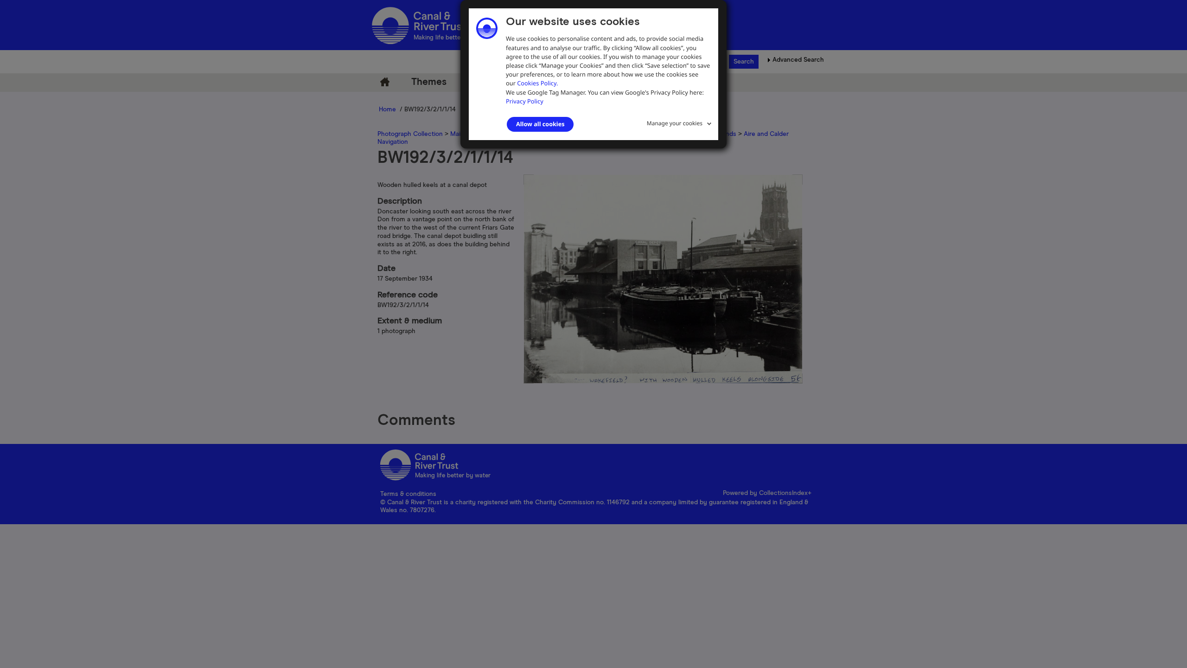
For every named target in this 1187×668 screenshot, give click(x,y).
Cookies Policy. (537, 83)
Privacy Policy (524, 101)
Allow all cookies (540, 124)
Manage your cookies (674, 123)
